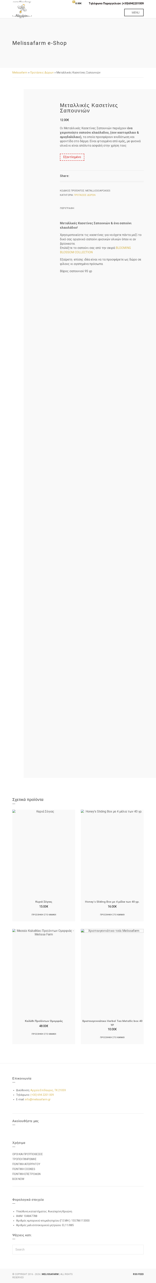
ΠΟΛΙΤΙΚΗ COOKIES (23, 1169)
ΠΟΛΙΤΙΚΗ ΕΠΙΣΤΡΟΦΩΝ (26, 1174)
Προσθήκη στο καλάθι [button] (44, 914)
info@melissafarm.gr (38, 1099)
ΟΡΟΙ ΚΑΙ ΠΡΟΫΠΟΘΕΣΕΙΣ (27, 1154)
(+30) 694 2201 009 (42, 1094)
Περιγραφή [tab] (67, 208)
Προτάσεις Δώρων (42, 72)
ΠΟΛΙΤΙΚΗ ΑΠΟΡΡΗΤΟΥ (26, 1164)
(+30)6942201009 (133, 3)
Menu (135, 12)
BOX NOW (18, 1179)
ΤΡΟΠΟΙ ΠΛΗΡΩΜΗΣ (24, 1159)
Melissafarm (19, 72)
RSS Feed (138, 1274)
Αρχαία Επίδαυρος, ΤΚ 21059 (48, 1090)
